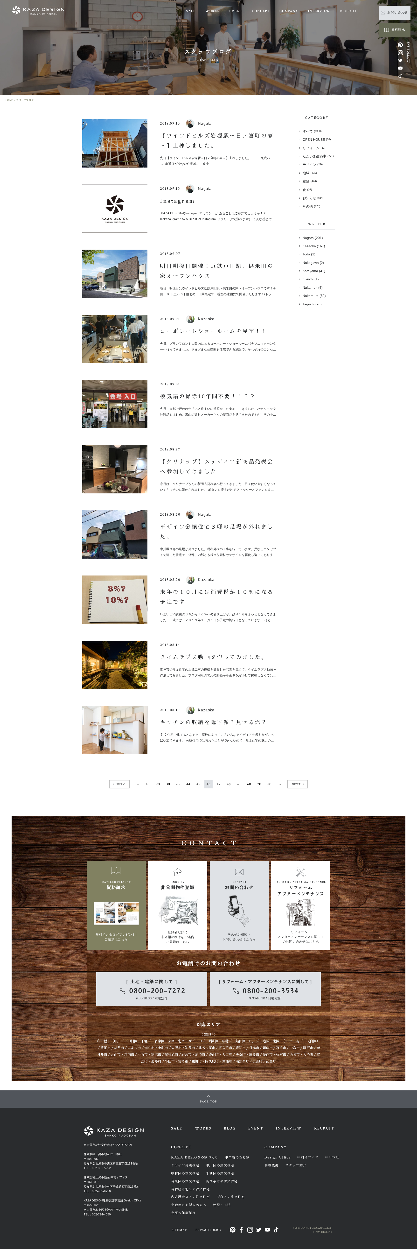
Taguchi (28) (312, 304)
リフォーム (314, 148)
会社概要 (271, 1165)
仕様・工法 (222, 1205)
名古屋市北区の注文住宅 (190, 1189)
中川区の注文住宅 (220, 1165)
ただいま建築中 (318, 156)
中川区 (119, 1041)
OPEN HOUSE (317, 139)
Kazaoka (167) (314, 246)
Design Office (277, 1157)
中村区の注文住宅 (185, 1173)
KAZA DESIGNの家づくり (194, 1157)
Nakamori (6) (313, 287)
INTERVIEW (319, 11)
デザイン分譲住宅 (185, 1165)
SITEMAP (179, 1230)
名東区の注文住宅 (185, 1181)
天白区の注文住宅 (231, 1197)
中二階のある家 (237, 1157)
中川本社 (332, 1157)
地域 (310, 173)
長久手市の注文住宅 (222, 1181)
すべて (312, 131)
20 (158, 784)
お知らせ (313, 198)
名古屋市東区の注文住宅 (190, 1197)
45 (198, 784)
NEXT (296, 784)
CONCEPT (261, 11)
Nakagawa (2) (313, 263)
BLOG (230, 1128)
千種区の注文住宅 (220, 1173)
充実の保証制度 (183, 1212)
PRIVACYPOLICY (208, 1230)
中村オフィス (308, 1157)
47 (219, 784)
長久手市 (225, 1048)
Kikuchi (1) (311, 279)
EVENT (235, 11)
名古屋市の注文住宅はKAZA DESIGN (108, 1145)
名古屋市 (104, 1041)
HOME (9, 100)
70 (259, 784)
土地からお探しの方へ (189, 1205)
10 (147, 784)
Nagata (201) (313, 238)
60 (249, 784)
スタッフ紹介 (295, 1165)
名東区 (159, 1041)
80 (269, 784)
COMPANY (288, 11)
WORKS (212, 11)
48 (229, 784)
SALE (191, 11)
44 (188, 784)
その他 (311, 206)
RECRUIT (348, 11)
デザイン (313, 165)
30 (168, 784)
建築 (310, 181)
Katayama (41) (314, 271)
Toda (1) (309, 254)
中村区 (132, 1041)
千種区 (146, 1041)
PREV (121, 784)
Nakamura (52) (314, 296)
